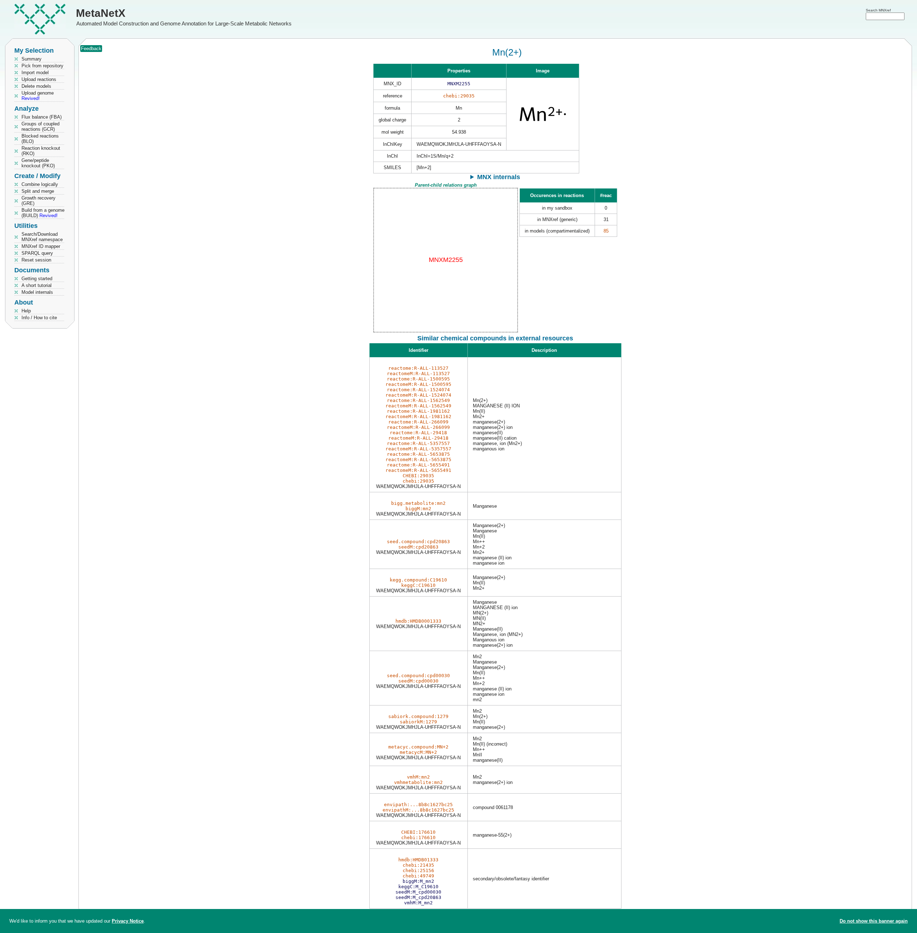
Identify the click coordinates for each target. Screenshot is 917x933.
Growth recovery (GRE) (38, 200)
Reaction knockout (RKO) (40, 150)
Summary (31, 59)
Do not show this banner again (874, 921)
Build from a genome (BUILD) (42, 212)
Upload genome (37, 95)
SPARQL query (37, 253)
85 (606, 231)
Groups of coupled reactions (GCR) (40, 126)
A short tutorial (36, 285)
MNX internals (498, 177)
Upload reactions (38, 79)
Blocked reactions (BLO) (40, 138)
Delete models (36, 86)
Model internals (37, 292)
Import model (35, 72)
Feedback (91, 48)
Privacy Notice (128, 921)
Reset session (36, 260)
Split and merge (37, 191)
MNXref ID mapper (40, 246)
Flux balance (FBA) (41, 117)
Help (26, 311)
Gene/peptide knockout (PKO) (38, 163)
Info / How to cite (39, 317)
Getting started (36, 278)
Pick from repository (42, 65)
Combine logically (39, 184)
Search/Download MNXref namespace (42, 236)
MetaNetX (100, 13)
